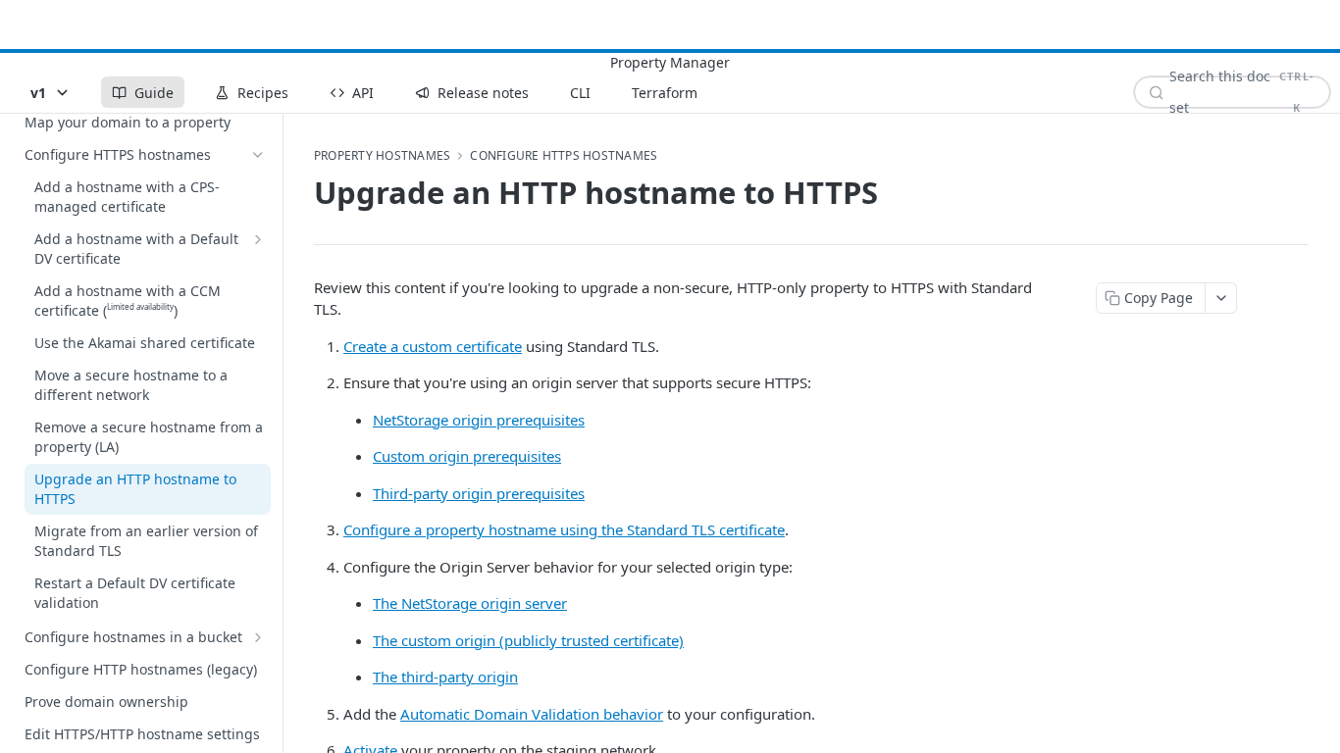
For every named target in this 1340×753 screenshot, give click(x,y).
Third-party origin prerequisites (479, 493)
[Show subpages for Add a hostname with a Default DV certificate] (258, 239)
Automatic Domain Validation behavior (531, 714)
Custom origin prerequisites (467, 456)
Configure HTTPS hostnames (563, 156)
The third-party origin (445, 676)
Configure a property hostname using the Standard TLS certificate (564, 529)
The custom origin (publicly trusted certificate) (528, 640)
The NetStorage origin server (470, 603)
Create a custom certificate (432, 346)
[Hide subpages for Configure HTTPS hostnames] (258, 155)
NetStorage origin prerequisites (479, 419)
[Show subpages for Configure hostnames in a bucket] (258, 637)
